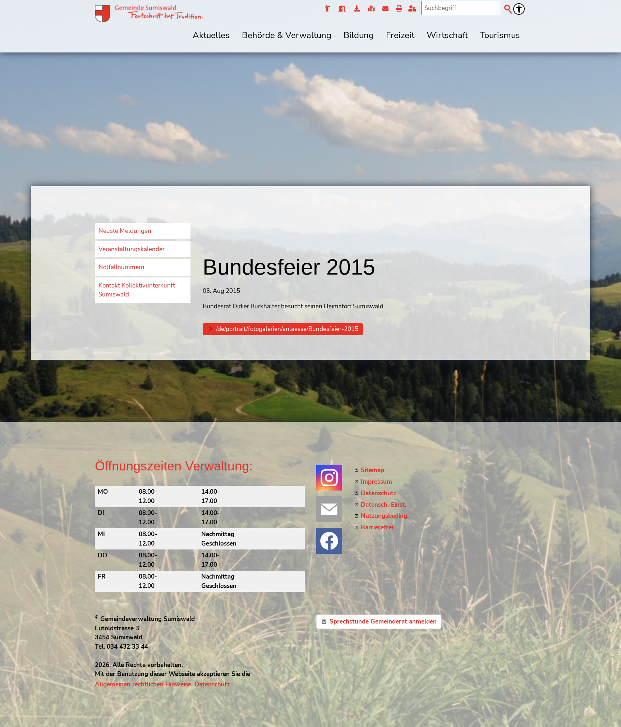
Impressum (376, 482)
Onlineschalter (356, 9)
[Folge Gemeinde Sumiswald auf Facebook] (329, 541)
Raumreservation (341, 9)
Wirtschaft (447, 35)
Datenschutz (378, 493)
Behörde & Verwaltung (286, 35)
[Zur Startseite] (149, 13)
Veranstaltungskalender (131, 249)
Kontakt (385, 9)
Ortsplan (370, 9)
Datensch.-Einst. (383, 505)
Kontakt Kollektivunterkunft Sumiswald (136, 290)
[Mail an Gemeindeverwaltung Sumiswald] (329, 509)
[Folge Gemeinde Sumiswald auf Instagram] (329, 478)
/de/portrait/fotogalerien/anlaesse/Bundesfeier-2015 (287, 329)
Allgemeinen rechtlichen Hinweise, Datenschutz (162, 684)
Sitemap (372, 470)
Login (413, 9)
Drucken (399, 9)
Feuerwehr (327, 9)
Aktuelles (211, 35)
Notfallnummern (121, 267)
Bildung (359, 35)
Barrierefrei (377, 527)
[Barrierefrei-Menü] (519, 9)
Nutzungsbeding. (385, 516)
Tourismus (500, 35)
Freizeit (400, 35)
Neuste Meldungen (124, 231)
